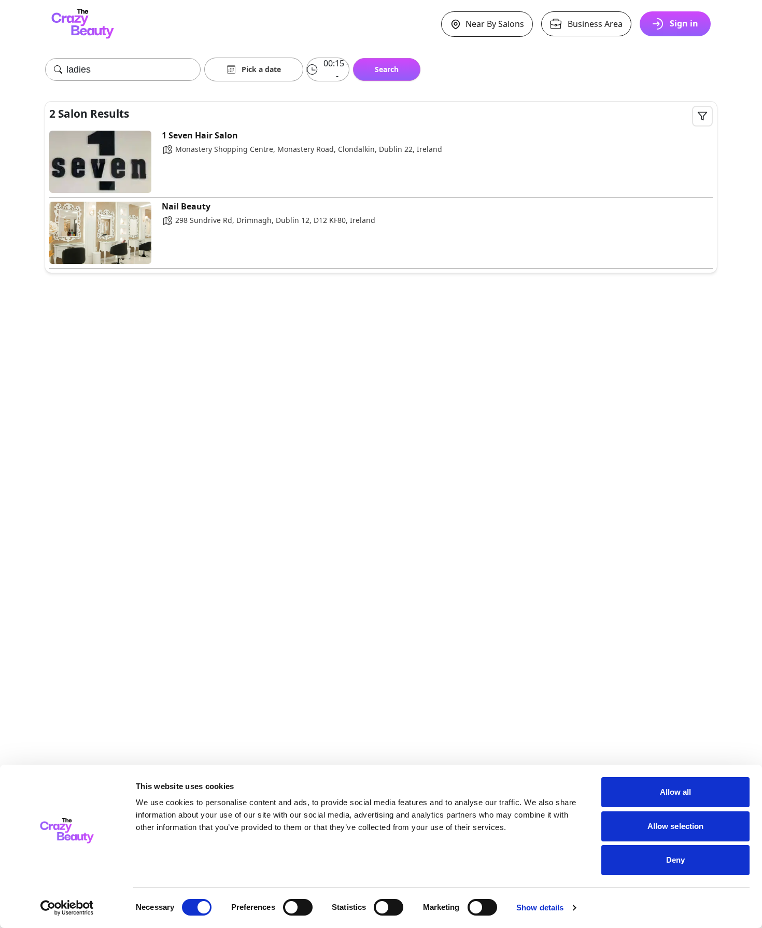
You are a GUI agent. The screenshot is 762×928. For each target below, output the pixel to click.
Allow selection (675, 826)
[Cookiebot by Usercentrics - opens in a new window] (67, 908)
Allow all (676, 792)
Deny (675, 859)
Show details (539, 907)
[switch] (298, 907)
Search (387, 69)
